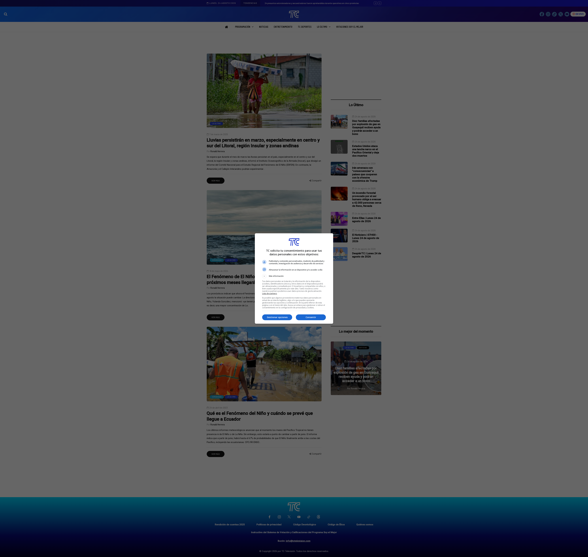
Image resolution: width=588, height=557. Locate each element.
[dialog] (294, 278)
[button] (294, 276)
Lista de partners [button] (269, 293)
